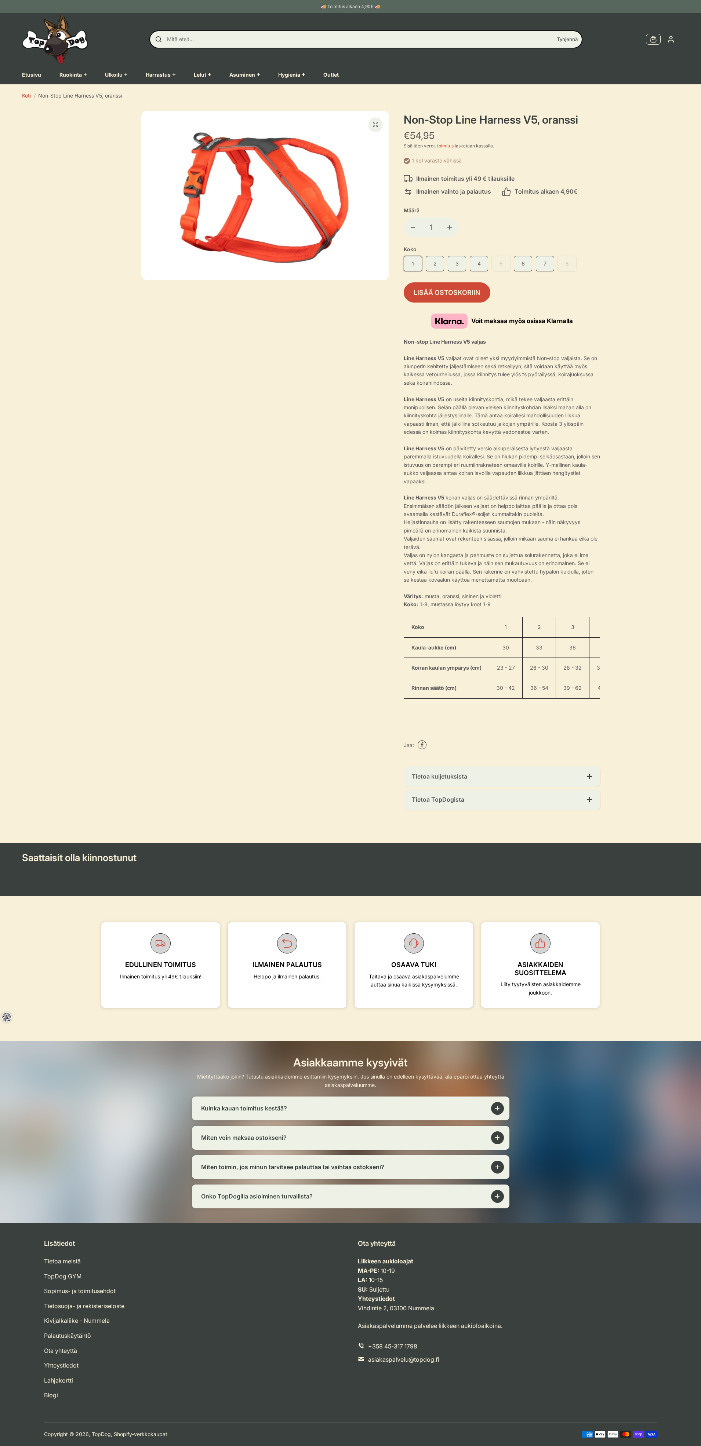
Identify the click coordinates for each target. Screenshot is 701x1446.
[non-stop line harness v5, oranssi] (375, 124)
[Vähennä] (413, 227)
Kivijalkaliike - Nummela (77, 1320)
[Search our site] (158, 39)
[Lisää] (449, 227)
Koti (26, 95)
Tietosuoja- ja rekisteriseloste (84, 1306)
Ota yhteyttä (60, 1350)
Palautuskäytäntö (67, 1335)
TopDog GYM (62, 1276)
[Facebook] (422, 744)
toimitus (445, 146)
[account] (671, 39)
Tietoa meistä (62, 1261)
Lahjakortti (58, 1380)
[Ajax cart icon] (653, 39)
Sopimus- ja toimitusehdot (80, 1291)
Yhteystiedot (61, 1365)
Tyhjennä (567, 39)
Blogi (51, 1395)
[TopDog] (55, 39)
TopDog (101, 1434)
